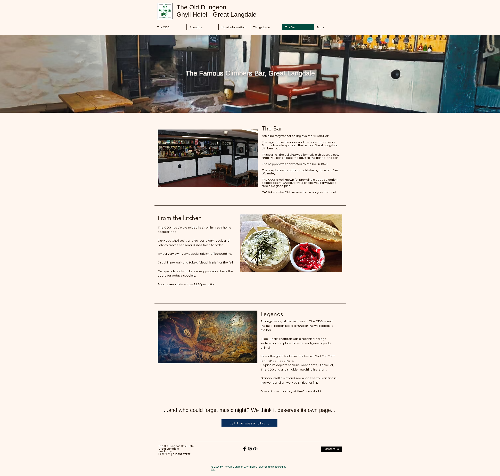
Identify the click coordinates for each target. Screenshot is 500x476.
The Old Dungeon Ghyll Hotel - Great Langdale (216, 11)
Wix (213, 469)
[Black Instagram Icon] (250, 449)
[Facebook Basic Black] (244, 449)
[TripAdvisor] (255, 449)
